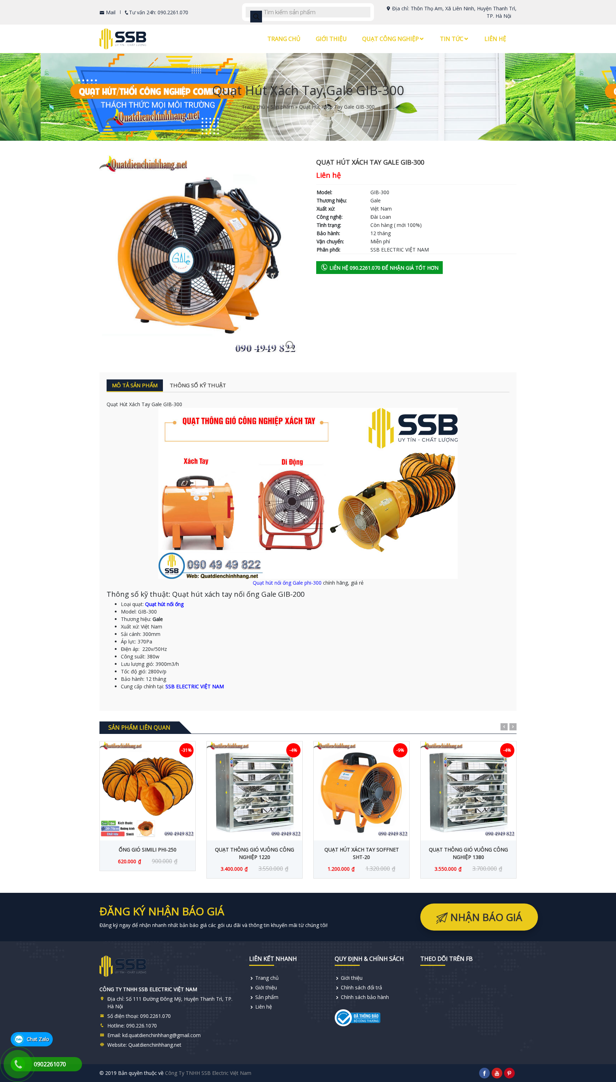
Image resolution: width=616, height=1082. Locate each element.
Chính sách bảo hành (365, 997)
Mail (109, 12)
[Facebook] (484, 1073)
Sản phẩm (282, 106)
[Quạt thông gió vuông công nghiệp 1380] (468, 789)
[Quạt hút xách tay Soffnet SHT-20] (361, 789)
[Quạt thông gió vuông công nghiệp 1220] (254, 789)
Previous (504, 726)
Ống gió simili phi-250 (147, 849)
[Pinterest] (509, 1073)
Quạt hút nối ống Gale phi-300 (287, 582)
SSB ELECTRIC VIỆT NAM (194, 686)
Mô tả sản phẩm (135, 385)
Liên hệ (495, 39)
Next (513, 726)
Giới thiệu (331, 39)
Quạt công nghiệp (390, 39)
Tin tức (451, 39)
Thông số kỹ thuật (198, 385)
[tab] (135, 385)
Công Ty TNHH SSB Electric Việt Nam (208, 1073)
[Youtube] (497, 1073)
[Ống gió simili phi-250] (147, 789)
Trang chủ (284, 39)
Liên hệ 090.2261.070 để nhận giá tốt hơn (383, 267)
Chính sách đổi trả (361, 987)
